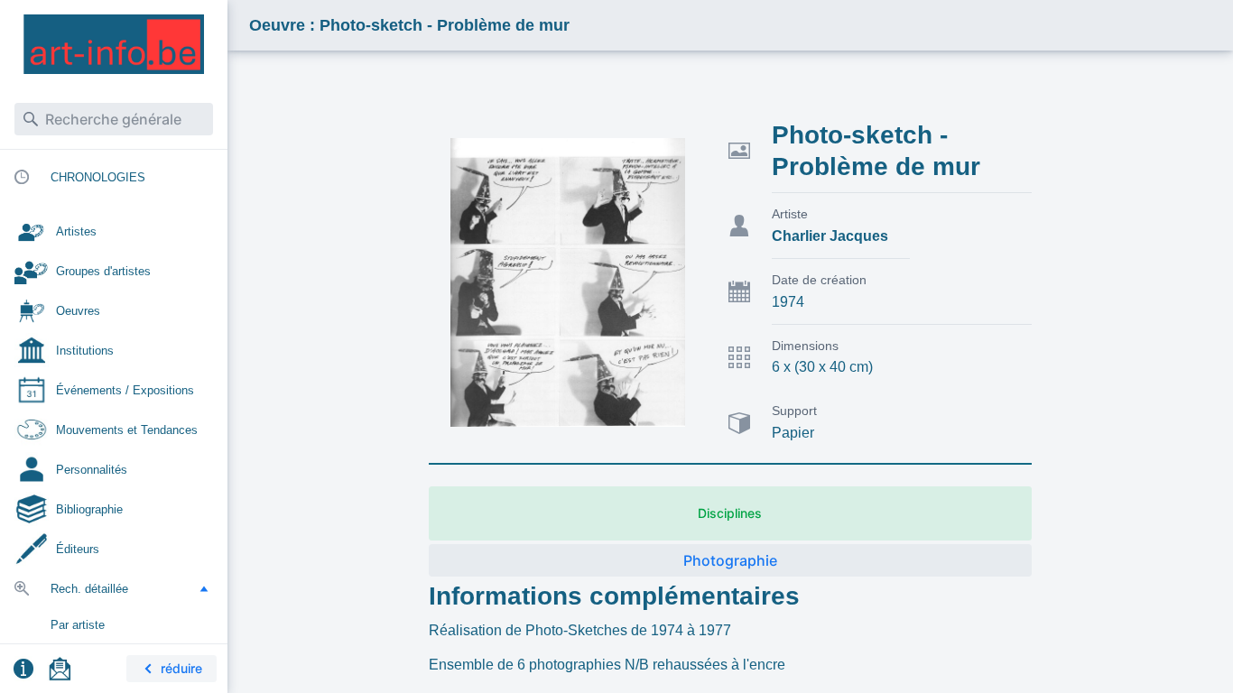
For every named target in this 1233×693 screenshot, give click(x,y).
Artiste (790, 214)
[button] (204, 588)
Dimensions (805, 345)
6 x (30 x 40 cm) (822, 366)
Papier (793, 432)
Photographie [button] (730, 560)
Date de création (819, 280)
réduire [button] (181, 668)
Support (794, 410)
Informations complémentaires (614, 596)
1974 (788, 302)
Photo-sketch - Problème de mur (876, 150)
